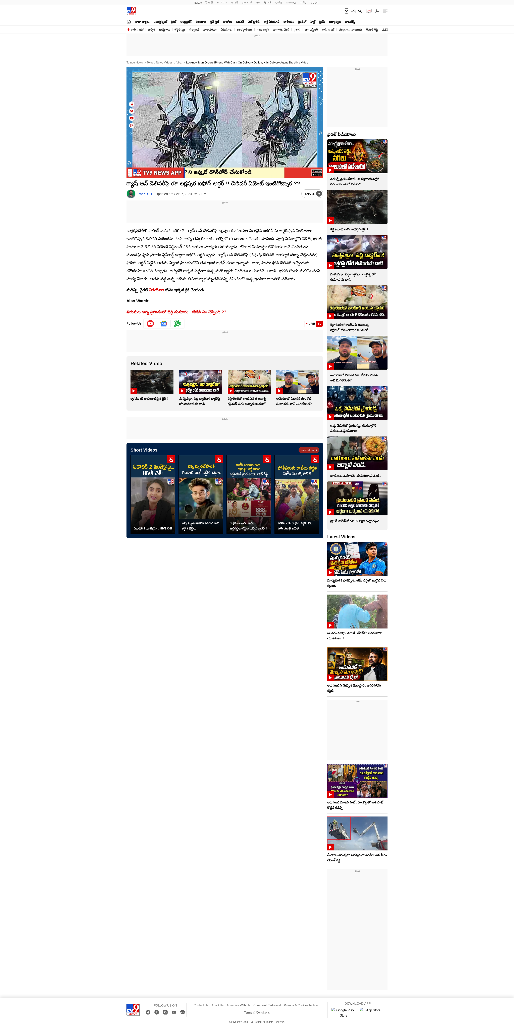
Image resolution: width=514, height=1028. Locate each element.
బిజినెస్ (240, 21)
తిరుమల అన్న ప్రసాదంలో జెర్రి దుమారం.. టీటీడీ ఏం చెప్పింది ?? (176, 312)
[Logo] (131, 11)
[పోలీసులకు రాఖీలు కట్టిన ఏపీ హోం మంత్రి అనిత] (297, 494)
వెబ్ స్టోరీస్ (254, 21)
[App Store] (372, 1013)
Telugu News (134, 62)
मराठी (234, 2)
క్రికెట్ (173, 21)
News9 (198, 2)
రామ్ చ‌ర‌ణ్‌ (328, 29)
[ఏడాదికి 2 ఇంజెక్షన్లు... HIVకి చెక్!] (153, 494)
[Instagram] (165, 1012)
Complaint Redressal (267, 1005)
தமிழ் (278, 2)
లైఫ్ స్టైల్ (214, 21)
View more (307, 450)
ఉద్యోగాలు (164, 29)
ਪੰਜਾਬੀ (267, 2)
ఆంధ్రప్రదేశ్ (186, 21)
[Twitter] (156, 1012)
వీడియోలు (227, 29)
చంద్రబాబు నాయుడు (350, 29)
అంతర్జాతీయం (244, 29)
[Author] (131, 193)
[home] (128, 21)
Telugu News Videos (159, 62)
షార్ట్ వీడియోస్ (271, 21)
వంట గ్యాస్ (263, 29)
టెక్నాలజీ (194, 29)
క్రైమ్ (322, 21)
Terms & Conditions (257, 1012)
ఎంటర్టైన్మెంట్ (160, 21)
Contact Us (201, 1005)
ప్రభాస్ (297, 29)
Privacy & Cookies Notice (301, 1005)
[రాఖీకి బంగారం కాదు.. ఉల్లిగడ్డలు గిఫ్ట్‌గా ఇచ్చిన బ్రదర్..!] (249, 494)
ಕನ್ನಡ (222, 2)
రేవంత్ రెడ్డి (372, 29)
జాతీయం (289, 21)
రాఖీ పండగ (137, 29)
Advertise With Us (238, 1005)
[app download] (345, 11)
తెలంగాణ (201, 21)
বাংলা (257, 2)
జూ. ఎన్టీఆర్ (311, 29)
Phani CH (145, 194)
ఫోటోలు (227, 21)
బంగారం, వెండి (281, 29)
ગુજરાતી (247, 2)
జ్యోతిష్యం (179, 29)
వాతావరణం (210, 29)
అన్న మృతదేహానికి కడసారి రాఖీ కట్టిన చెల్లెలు (200, 525)
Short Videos (144, 450)
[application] (224, 122)
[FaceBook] (148, 1012)
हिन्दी (209, 2)
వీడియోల (156, 290)
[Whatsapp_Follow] (177, 323)
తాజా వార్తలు (142, 21)
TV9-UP (313, 2)
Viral (179, 62)
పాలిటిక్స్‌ (350, 21)
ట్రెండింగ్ (302, 21)
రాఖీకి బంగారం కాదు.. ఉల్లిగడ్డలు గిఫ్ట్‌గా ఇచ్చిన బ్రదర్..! (248, 525)
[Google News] (182, 1012)
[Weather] (353, 11)
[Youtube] (150, 323)
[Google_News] (164, 323)
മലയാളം (291, 2)
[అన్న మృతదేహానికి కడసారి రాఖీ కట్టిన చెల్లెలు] (201, 494)
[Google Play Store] (343, 1013)
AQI (360, 11)
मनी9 (302, 2)
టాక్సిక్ (151, 29)
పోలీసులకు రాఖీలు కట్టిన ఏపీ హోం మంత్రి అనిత (295, 525)
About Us (217, 1005)
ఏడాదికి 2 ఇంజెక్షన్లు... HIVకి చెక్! (153, 528)
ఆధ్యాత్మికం (335, 21)
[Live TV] (367, 11)
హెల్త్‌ (312, 21)
